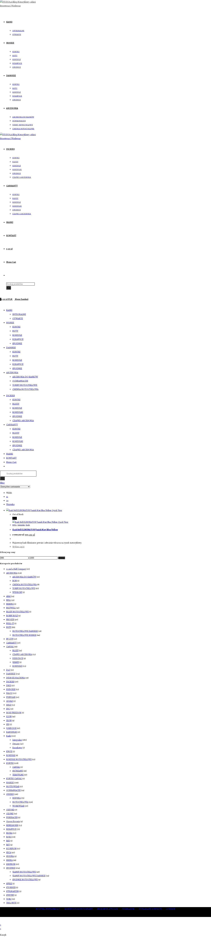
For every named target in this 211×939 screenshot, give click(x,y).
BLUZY (15, 403)
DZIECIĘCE (17, 658)
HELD (9, 704)
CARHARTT (12, 424)
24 (7, 500)
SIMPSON (10, 864)
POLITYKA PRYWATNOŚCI (50, 909)
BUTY (15, 330)
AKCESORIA (12, 372)
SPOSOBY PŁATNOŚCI (109, 909)
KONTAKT (11, 457)
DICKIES (10, 395)
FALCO (9, 693)
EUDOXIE (10, 689)
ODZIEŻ (10, 794)
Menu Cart (11, 462)
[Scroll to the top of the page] (1, 921)
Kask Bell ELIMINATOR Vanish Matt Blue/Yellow (35, 529)
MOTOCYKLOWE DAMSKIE (25, 631)
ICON (9, 716)
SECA (8, 852)
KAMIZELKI (11, 732)
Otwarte (16, 743)
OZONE (9, 813)
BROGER (10, 619)
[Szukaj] (8, 288)
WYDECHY (17, 592)
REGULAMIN (130, 909)
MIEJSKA (16, 798)
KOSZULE (17, 335)
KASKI (9, 310)
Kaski (28, 525)
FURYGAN (10, 697)
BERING (10, 604)
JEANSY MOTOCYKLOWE (24, 871)
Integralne (21, 525)
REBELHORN (12, 825)
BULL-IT (10, 623)
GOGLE (9, 701)
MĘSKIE (10, 322)
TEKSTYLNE (18, 774)
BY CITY (9, 639)
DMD (8, 685)
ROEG (9, 836)
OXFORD (10, 809)
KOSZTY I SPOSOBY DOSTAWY (81, 909)
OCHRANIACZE (20, 380)
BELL (14, 525)
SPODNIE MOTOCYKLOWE (25, 879)
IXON (9, 720)
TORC (9, 899)
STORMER (11, 887)
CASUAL (10, 646)
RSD (8, 840)
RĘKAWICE (17, 339)
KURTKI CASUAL (14, 778)
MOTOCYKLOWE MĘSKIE (24, 635)
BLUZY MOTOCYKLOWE (17, 611)
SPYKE (9, 883)
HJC (8, 708)
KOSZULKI (17, 412)
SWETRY (10, 895)
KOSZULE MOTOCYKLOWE (19, 759)
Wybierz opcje (18, 546)
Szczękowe (17, 747)
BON (14, 580)
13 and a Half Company (16, 569)
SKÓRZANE (17, 770)
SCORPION (11, 848)
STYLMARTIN (12, 891)
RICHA (9, 833)
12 (7, 496)
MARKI (9, 453)
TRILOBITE (11, 902)
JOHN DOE (11, 728)
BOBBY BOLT (12, 615)
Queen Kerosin (13, 821)
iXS (7, 724)
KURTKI (16, 326)
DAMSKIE (11, 347)
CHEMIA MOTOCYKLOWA (25, 389)
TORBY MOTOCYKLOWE (24, 385)
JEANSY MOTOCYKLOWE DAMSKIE (28, 875)
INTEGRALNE (19, 314)
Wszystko (10, 504)
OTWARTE (17, 318)
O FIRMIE (170, 909)
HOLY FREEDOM (13, 712)
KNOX (9, 751)
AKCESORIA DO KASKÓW (25, 376)
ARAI (8, 596)
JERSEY (15, 662)
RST (8, 844)
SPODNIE (17, 343)
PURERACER (12, 817)
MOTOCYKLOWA (20, 802)
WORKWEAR (18, 805)
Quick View (56, 510)
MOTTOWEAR (12, 786)
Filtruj (61, 558)
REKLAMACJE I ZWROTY (152, 909)
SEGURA (10, 856)
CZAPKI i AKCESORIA (23, 420)
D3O (8, 669)
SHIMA (9, 860)
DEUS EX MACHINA (15, 677)
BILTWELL (11, 607)
